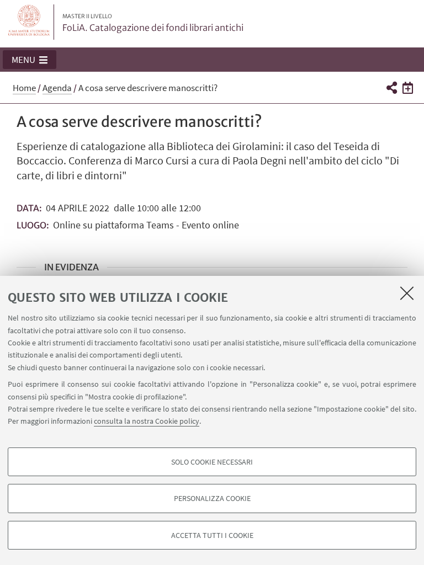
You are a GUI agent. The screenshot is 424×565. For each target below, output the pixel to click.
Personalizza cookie (212, 498)
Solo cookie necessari (212, 462)
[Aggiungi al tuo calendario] (408, 87)
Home (24, 88)
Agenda (57, 88)
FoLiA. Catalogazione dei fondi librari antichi (152, 23)
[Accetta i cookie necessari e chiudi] (407, 293)
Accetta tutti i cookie (212, 535)
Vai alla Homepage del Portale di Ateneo (29, 22)
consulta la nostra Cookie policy (146, 421)
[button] (29, 59)
